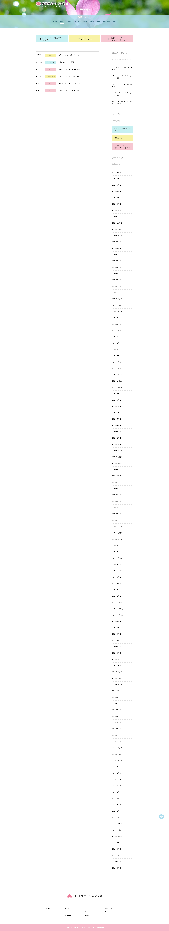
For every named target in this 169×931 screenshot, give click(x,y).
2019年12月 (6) (117, 672)
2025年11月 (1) (117, 229)
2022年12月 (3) (117, 450)
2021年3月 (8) (116, 583)
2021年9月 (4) (116, 545)
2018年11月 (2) (117, 754)
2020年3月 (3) (116, 653)
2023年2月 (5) (116, 438)
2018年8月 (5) (116, 773)
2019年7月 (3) (116, 703)
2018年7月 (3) (116, 779)
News (62, 21)
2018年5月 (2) (116, 792)
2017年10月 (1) (117, 836)
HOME (55, 21)
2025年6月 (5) (116, 261)
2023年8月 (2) (116, 400)
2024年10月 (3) (117, 311)
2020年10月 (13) (117, 615)
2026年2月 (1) (116, 210)
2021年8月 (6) (116, 552)
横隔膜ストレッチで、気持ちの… (70, 83)
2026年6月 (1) (116, 185)
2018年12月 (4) (117, 748)
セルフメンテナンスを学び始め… (70, 90)
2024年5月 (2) (116, 343)
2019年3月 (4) (116, 729)
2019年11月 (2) (117, 678)
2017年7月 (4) (116, 855)
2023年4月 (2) (116, 425)
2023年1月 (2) (116, 444)
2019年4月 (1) (116, 722)
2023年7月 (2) (116, 406)
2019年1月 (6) (116, 741)
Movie (92, 21)
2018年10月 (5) (117, 760)
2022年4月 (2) (116, 501)
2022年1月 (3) (116, 520)
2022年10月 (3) (117, 463)
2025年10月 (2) (117, 235)
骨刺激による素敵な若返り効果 (69, 69)
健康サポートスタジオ (52, 3)
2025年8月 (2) (116, 248)
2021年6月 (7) (116, 564)
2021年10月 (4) (117, 539)
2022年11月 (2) (117, 457)
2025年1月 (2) (116, 292)
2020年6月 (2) (116, 634)
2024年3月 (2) (116, 356)
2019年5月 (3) (116, 716)
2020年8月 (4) (116, 621)
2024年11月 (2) (117, 305)
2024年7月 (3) (116, 330)
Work (98, 21)
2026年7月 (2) (116, 179)
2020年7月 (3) (116, 628)
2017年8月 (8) (116, 849)
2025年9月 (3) (116, 242)
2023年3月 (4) (116, 431)
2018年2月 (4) (116, 811)
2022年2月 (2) (116, 514)
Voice (114, 21)
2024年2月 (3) (116, 362)
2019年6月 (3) (116, 710)
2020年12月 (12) (117, 602)
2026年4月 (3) (116, 198)
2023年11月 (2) (117, 381)
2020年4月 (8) (116, 646)
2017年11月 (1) (117, 830)
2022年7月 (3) (116, 482)
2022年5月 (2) (116, 495)
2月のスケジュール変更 (66, 62)
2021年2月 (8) (116, 590)
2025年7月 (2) (116, 254)
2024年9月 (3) (116, 318)
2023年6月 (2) (116, 413)
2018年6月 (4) (116, 786)
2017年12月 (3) (117, 824)
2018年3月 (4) (116, 805)
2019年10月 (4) (117, 684)
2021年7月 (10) (117, 558)
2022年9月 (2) (116, 469)
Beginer (76, 21)
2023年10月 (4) (117, 387)
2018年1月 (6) (116, 817)
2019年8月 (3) (116, 697)
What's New (84, 39)
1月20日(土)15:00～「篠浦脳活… (70, 76)
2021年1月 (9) (116, 596)
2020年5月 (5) (116, 640)
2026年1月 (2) (116, 216)
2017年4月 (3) (116, 868)
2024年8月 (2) (116, 324)
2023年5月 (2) (116, 419)
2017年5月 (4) (116, 861)
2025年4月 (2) (116, 273)
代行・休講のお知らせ (52, 39)
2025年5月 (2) (116, 267)
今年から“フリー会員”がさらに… (70, 55)
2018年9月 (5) (116, 767)
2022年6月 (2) (116, 488)
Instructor (106, 21)
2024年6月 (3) (116, 337)
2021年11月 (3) (117, 533)
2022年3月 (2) (116, 507)
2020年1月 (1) (116, 665)
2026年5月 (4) (116, 191)
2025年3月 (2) (116, 280)
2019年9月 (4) (116, 691)
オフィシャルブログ (117, 39)
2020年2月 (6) (116, 659)
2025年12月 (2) (117, 223)
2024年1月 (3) (116, 368)
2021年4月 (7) (116, 577)
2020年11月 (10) (117, 609)
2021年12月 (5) (117, 526)
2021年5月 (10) (117, 571)
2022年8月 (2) (116, 476)
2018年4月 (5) (116, 798)
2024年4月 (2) (116, 349)
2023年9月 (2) (116, 394)
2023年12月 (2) (117, 375)
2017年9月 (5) (116, 843)
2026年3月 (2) (116, 204)
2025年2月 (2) (116, 286)
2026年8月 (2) (116, 172)
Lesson (84, 21)
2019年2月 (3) (116, 735)
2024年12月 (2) (117, 299)
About (69, 21)
